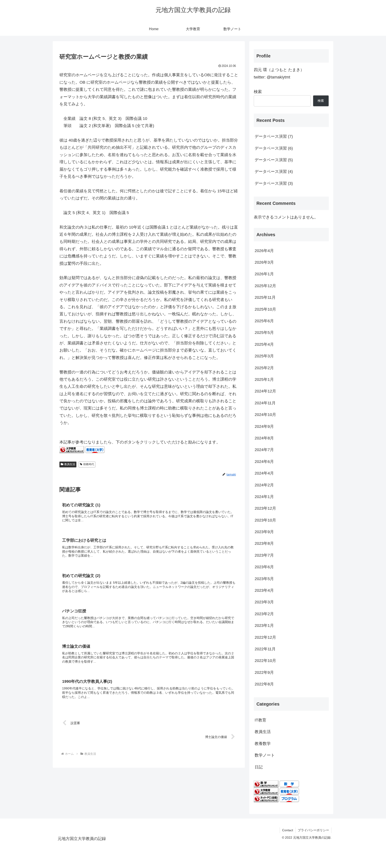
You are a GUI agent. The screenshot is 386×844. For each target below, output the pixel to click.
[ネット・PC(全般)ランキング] (266, 798)
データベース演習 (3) (274, 183)
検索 (258, 91)
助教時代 (88, 464)
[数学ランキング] (266, 784)
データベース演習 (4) (274, 171)
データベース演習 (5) (274, 160)
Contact (287, 830)
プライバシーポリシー (313, 830)
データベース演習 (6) (274, 148)
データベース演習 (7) (274, 136)
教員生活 (69, 464)
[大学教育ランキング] (71, 449)
